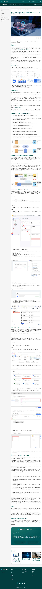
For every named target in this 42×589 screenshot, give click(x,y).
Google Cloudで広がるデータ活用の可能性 (5, 20)
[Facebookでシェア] (38, 38)
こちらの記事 (25, 87)
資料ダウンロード (34, 1)
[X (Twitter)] (22, 583)
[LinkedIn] (20, 583)
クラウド (16, 4)
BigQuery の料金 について (17, 107)
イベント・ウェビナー (24, 1)
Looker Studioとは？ (3, 12)
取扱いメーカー (34, 572)
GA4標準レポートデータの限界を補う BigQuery (5, 15)
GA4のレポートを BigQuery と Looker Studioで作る (5, 17)
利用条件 (25, 587)
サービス (33, 575)
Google (31, 4)
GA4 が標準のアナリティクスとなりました (24, 49)
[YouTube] (25, 583)
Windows (29, 4)
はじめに (2, 10)
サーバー (22, 4)
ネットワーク (25, 4)
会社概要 (33, 571)
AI (14, 4)
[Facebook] (17, 583)
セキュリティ (19, 4)
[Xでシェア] (36, 38)
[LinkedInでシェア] (40, 38)
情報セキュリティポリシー (19, 587)
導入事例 (30, 1)
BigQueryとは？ (3, 13)
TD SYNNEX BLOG (3, 4)
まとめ (2, 21)
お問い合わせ (3, 572)
